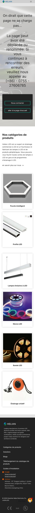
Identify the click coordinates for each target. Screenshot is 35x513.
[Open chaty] (30, 500)
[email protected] (10, 474)
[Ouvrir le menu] (31, 1)
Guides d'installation (11, 469)
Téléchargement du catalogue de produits (16, 462)
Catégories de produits (12, 447)
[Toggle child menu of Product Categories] (31, 447)
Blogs (5, 457)
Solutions (6, 452)
